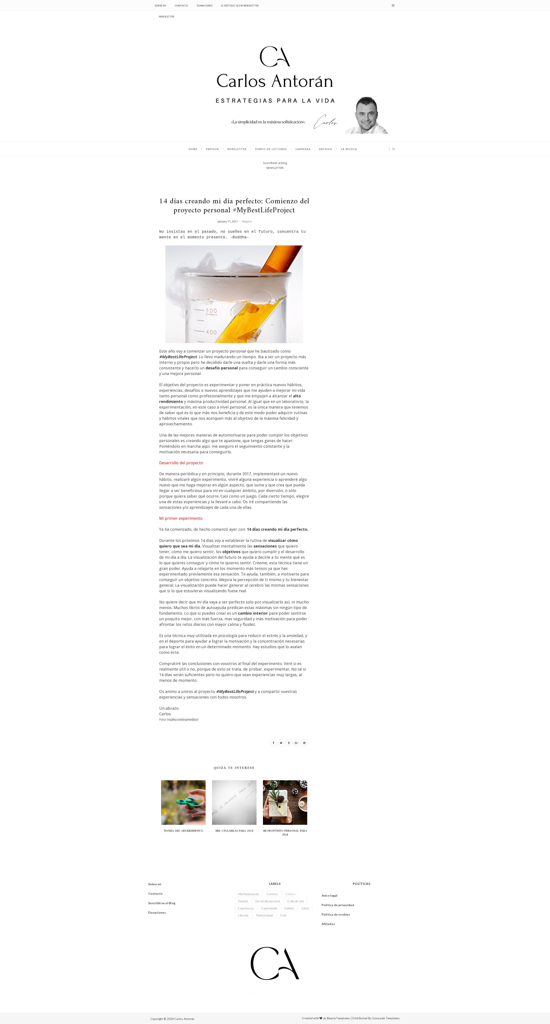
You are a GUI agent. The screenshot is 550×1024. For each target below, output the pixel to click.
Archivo (325, 149)
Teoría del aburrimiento (183, 830)
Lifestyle (243, 915)
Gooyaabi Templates (386, 1018)
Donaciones (204, 5)
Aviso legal (330, 895)
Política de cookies (336, 914)
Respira (247, 221)
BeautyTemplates (338, 1018)
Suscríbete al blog (275, 163)
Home (193, 149)
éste (175, 652)
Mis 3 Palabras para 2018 (234, 830)
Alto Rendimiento (248, 894)
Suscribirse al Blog (161, 903)
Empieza (212, 149)
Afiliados (328, 924)
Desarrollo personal (267, 901)
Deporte (243, 901)
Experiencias (246, 908)
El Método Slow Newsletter (240, 5)
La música (349, 149)
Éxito (283, 915)
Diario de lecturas (271, 149)
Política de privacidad (338, 905)
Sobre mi (160, 5)
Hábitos (289, 908)
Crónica (290, 894)
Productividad (264, 915)
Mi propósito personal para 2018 (285, 832)
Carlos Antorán (184, 1019)
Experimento (269, 908)
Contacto (181, 5)
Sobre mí (154, 884)
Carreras (302, 149)
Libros (306, 908)
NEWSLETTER (166, 16)
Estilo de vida (295, 901)
